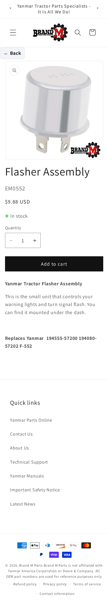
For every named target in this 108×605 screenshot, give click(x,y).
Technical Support (29, 462)
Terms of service (87, 584)
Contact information (57, 593)
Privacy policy (55, 584)
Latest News (23, 504)
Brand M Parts (31, 565)
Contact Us (21, 434)
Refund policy (25, 584)
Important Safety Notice (35, 490)
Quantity (13, 228)
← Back (12, 53)
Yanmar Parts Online (31, 420)
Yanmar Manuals (27, 476)
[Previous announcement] (10, 9)
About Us (19, 448)
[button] (13, 32)
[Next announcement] (97, 9)
